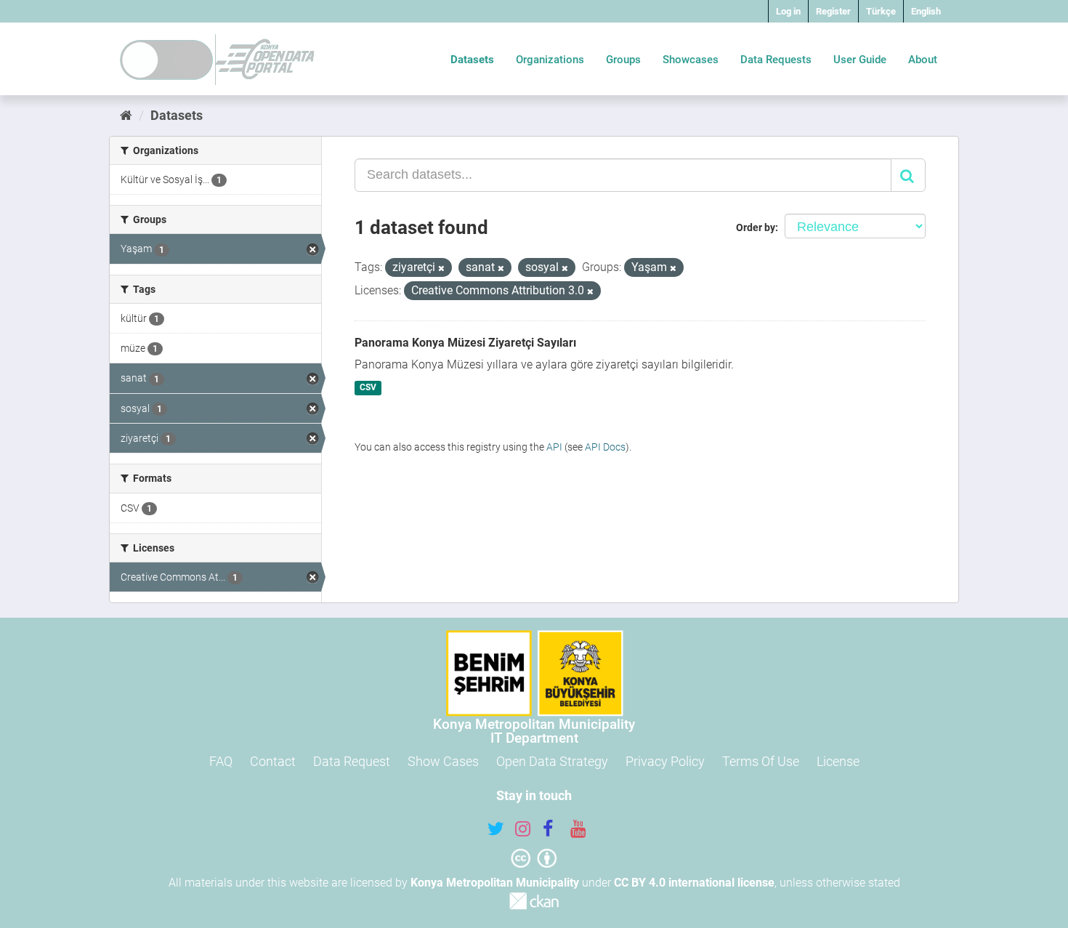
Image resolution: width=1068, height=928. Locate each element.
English (926, 11)
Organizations (550, 59)
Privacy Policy (665, 761)
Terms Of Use (760, 761)
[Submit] (908, 175)
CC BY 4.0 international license (694, 882)
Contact (273, 761)
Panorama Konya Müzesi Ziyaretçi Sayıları (465, 343)
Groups (623, 59)
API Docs (605, 447)
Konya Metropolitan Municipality (494, 882)
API (554, 447)
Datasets (472, 59)
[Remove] (441, 268)
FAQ (220, 761)
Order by (755, 227)
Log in (788, 11)
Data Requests (776, 59)
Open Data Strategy (552, 761)
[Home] (126, 115)
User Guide (859, 59)
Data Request (351, 761)
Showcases (691, 59)
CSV (368, 388)
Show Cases (443, 761)
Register (833, 11)
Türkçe (881, 11)
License (838, 761)
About (922, 59)
